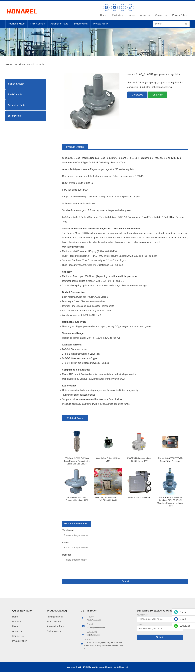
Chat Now (157, 95)
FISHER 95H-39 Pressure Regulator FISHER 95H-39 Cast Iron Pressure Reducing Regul (170, 501)
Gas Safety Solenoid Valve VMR (108, 459)
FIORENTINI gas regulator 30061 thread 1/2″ (139, 459)
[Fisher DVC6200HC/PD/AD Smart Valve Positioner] (170, 442)
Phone (183, 612)
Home (103, 15)
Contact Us (161, 15)
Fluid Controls (37, 23)
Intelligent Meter (16, 23)
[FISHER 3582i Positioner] (139, 481)
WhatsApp (185, 626)
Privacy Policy (179, 15)
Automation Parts (59, 23)
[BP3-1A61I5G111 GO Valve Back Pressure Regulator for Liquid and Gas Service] (77, 442)
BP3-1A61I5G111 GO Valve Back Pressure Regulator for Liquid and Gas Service (77, 461)
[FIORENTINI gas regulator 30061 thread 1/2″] (139, 442)
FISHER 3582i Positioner (139, 497)
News (131, 15)
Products (116, 15)
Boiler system (81, 23)
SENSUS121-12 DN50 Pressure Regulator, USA (77, 498)
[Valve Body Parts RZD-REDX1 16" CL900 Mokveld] (108, 481)
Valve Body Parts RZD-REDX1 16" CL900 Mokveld (108, 498)
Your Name (68, 530)
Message (66, 555)
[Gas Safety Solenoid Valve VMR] (108, 442)
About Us (145, 15)
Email (65, 542)
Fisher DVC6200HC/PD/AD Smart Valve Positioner (170, 459)
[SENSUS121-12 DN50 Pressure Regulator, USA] (77, 481)
